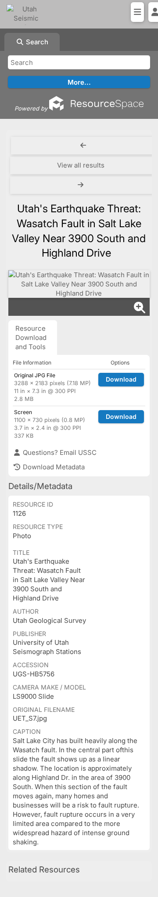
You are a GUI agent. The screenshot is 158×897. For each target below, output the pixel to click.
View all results (80, 165)
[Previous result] (83, 145)
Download (121, 379)
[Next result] (81, 185)
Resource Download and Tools (31, 337)
